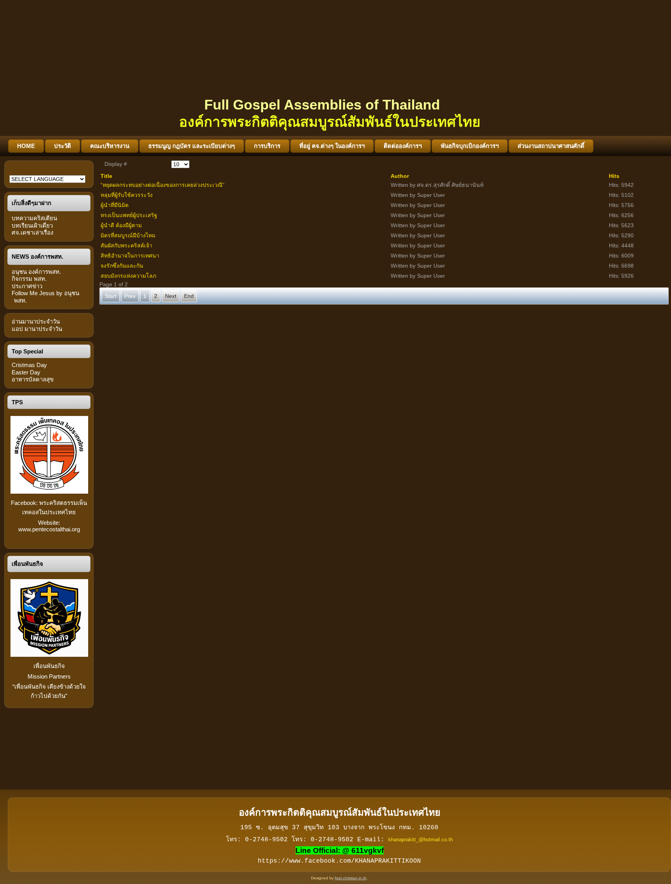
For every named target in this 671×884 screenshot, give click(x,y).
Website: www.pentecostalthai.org (49, 525)
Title (106, 176)
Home (26, 146)
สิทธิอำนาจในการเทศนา (130, 255)
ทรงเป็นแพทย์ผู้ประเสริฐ (129, 215)
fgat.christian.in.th (351, 878)
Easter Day (26, 372)
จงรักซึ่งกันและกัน (122, 266)
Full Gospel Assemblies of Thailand (322, 105)
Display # (115, 164)
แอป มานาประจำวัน (37, 328)
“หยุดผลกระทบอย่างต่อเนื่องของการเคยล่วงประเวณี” (162, 185)
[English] (13, 172)
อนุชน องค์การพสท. (36, 271)
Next (170, 296)
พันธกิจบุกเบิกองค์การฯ (470, 146)
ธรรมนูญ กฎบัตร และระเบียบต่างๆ (191, 146)
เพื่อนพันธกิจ (49, 666)
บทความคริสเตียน (34, 218)
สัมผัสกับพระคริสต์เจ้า (126, 245)
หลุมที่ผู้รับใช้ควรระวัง (127, 195)
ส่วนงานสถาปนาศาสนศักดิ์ (551, 146)
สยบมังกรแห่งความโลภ (128, 276)
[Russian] (44, 172)
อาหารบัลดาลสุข (33, 379)
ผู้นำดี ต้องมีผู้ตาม (121, 225)
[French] (23, 172)
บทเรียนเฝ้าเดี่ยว (32, 225)
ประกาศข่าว (27, 286)
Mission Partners (49, 676)
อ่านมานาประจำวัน (36, 321)
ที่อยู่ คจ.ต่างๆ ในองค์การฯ (332, 146)
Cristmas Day (29, 365)
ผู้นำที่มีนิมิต (115, 205)
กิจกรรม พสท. (29, 278)
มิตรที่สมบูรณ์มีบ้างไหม (128, 235)
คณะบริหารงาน (109, 146)
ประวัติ (62, 146)
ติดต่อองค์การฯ (403, 146)
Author (400, 176)
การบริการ (267, 146)
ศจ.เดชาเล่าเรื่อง (32, 232)
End (189, 296)
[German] (34, 172)
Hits (614, 176)
